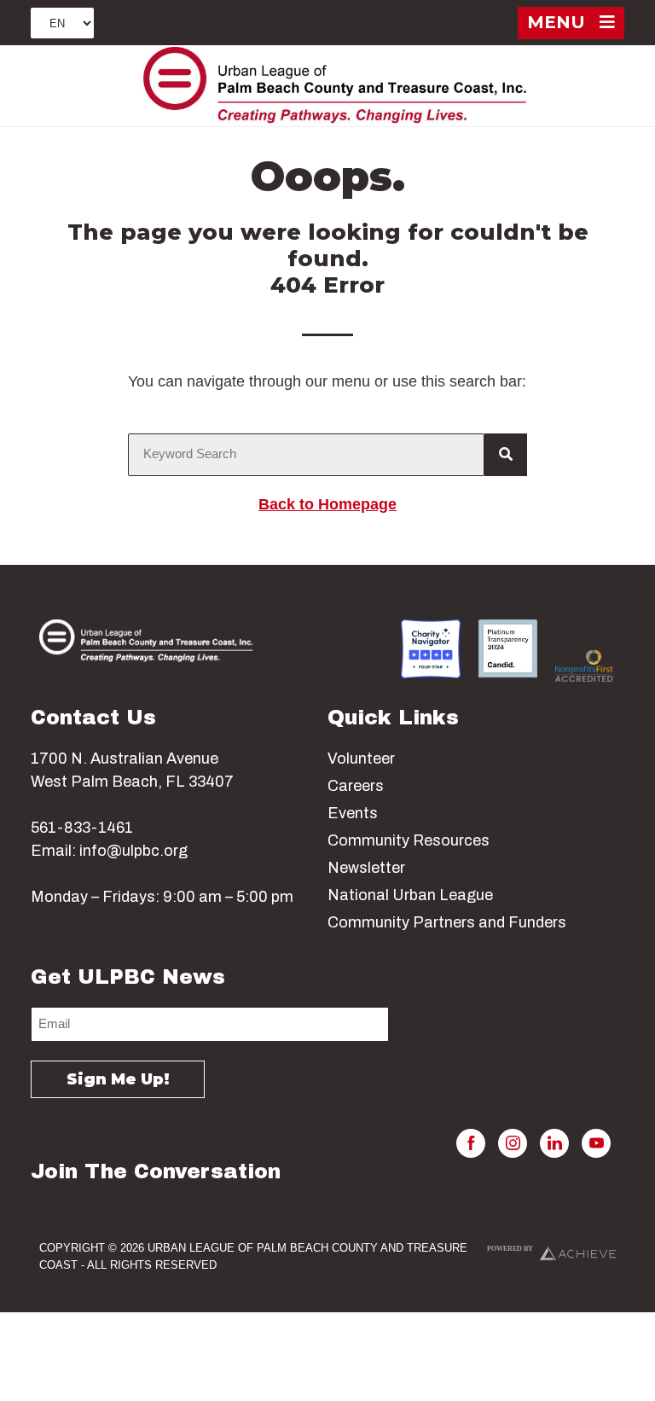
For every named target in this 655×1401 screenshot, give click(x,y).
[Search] (505, 454)
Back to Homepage (327, 504)
